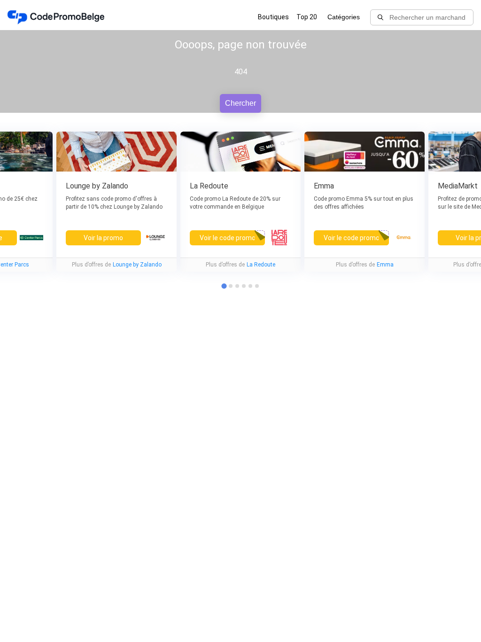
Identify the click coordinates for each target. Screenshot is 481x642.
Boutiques (273, 17)
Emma (385, 264)
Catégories (343, 17)
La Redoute (261, 264)
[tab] (231, 286)
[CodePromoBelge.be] (56, 17)
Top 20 (306, 17)
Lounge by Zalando (137, 264)
